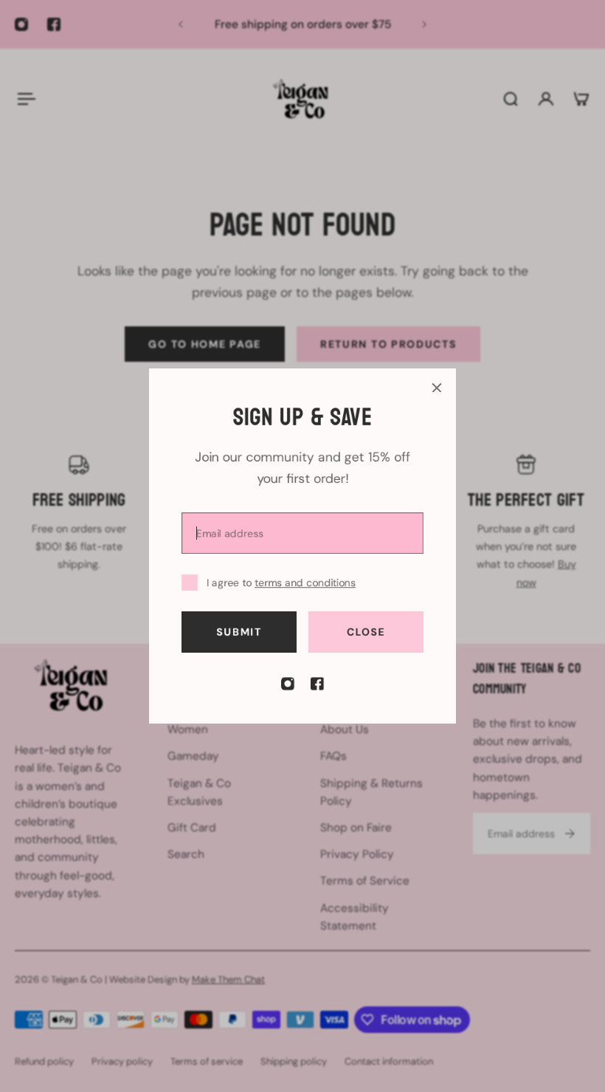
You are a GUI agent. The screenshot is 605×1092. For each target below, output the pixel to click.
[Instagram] (287, 683)
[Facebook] (317, 683)
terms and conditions (305, 582)
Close (366, 632)
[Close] (437, 387)
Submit (238, 632)
